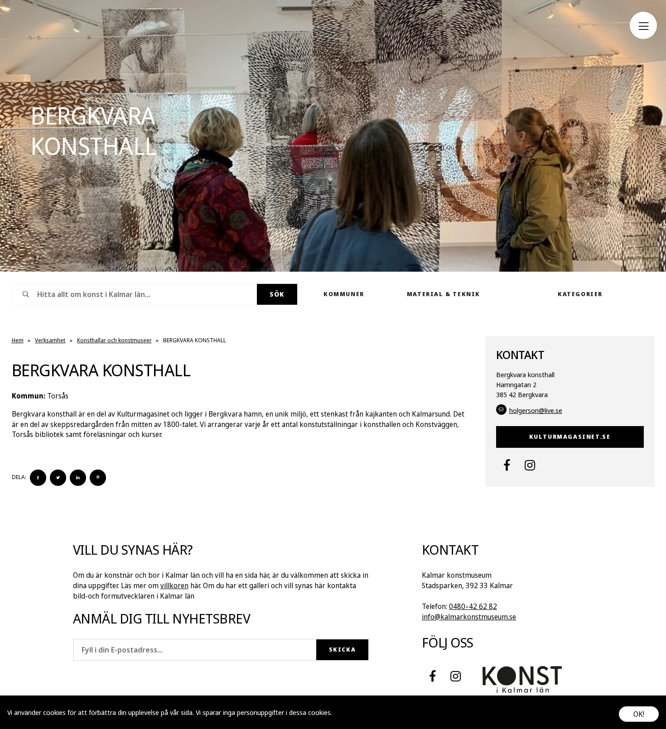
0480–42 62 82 (473, 606)
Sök (277, 294)
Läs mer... (347, 712)
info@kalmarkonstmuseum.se (469, 617)
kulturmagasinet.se (570, 436)
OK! (638, 714)
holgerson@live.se (535, 410)
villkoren (174, 585)
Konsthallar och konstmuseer (114, 340)
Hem (18, 340)
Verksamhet (50, 340)
